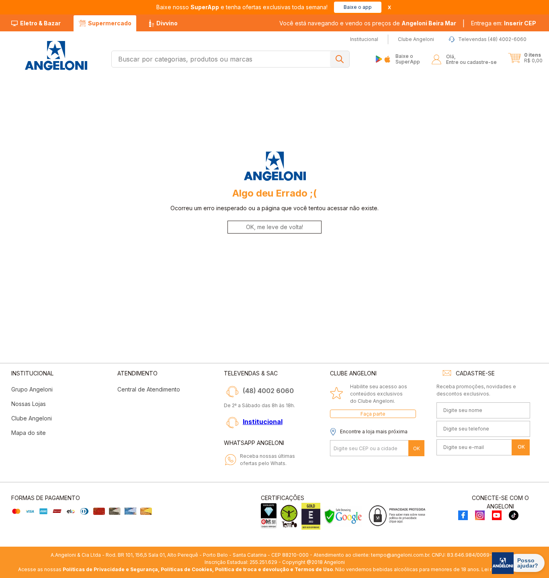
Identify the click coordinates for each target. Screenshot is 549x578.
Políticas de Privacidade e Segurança (110, 569)
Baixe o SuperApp (407, 59)
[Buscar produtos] (339, 59)
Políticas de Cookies (186, 569)
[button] (503, 23)
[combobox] (230, 59)
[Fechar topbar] (389, 7)
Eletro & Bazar (40, 23)
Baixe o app (358, 7)
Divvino (167, 23)
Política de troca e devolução (252, 569)
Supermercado (109, 23)
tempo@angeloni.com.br (400, 555)
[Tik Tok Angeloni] (513, 515)
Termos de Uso (314, 569)
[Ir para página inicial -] (55, 55)
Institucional (263, 422)
